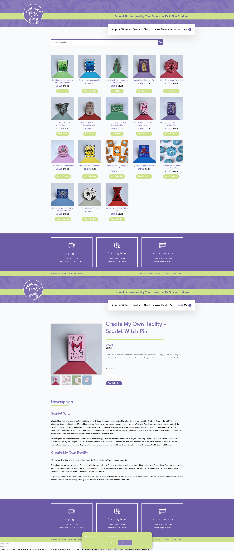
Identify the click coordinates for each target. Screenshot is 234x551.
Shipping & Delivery (154, 273)
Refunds (166, 273)
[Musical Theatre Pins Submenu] (175, 29)
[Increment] (114, 376)
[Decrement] (107, 376)
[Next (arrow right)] (3, 546)
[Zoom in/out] (1, 543)
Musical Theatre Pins (163, 29)
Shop (114, 29)
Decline (125, 543)
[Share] (6, 543)
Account (143, 273)
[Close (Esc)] (8, 543)
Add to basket (114, 383)
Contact (137, 29)
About (147, 29)
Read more (62, 91)
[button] (160, 42)
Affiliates (123, 29)
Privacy (173, 273)
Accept (109, 543)
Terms (180, 273)
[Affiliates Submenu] (130, 29)
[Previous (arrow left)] (1, 546)
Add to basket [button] (90, 91)
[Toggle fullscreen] (3, 543)
